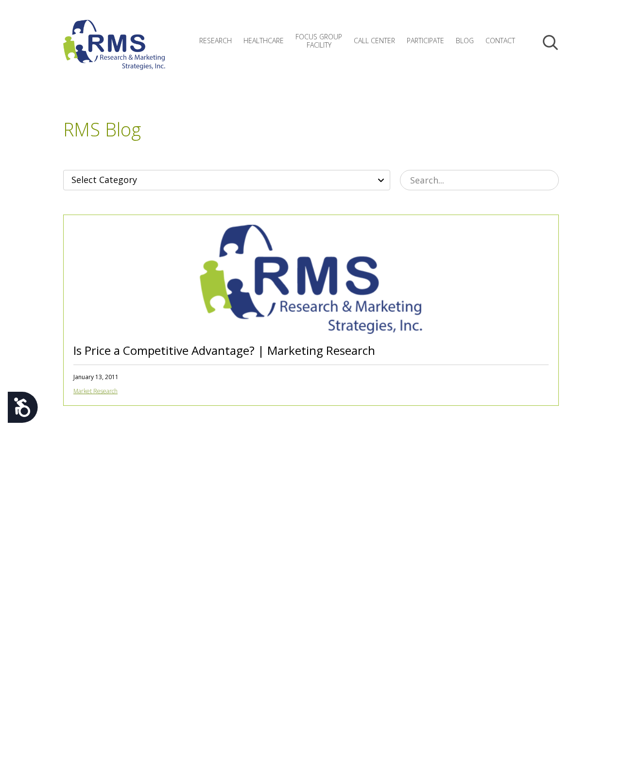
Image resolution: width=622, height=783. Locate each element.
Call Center (374, 40)
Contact (500, 40)
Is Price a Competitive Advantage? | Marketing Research (224, 350)
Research (215, 40)
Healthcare (263, 40)
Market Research (95, 391)
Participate (425, 40)
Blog (465, 40)
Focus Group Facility (318, 41)
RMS (114, 52)
